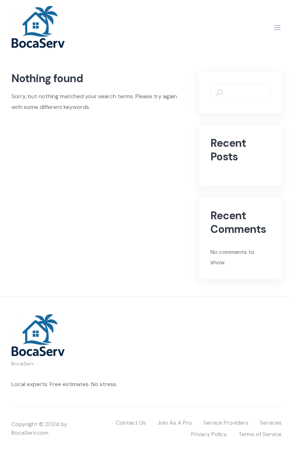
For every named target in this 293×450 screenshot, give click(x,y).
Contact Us (131, 422)
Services (271, 422)
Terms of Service (260, 434)
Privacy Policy (209, 434)
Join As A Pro (174, 422)
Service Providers (225, 422)
